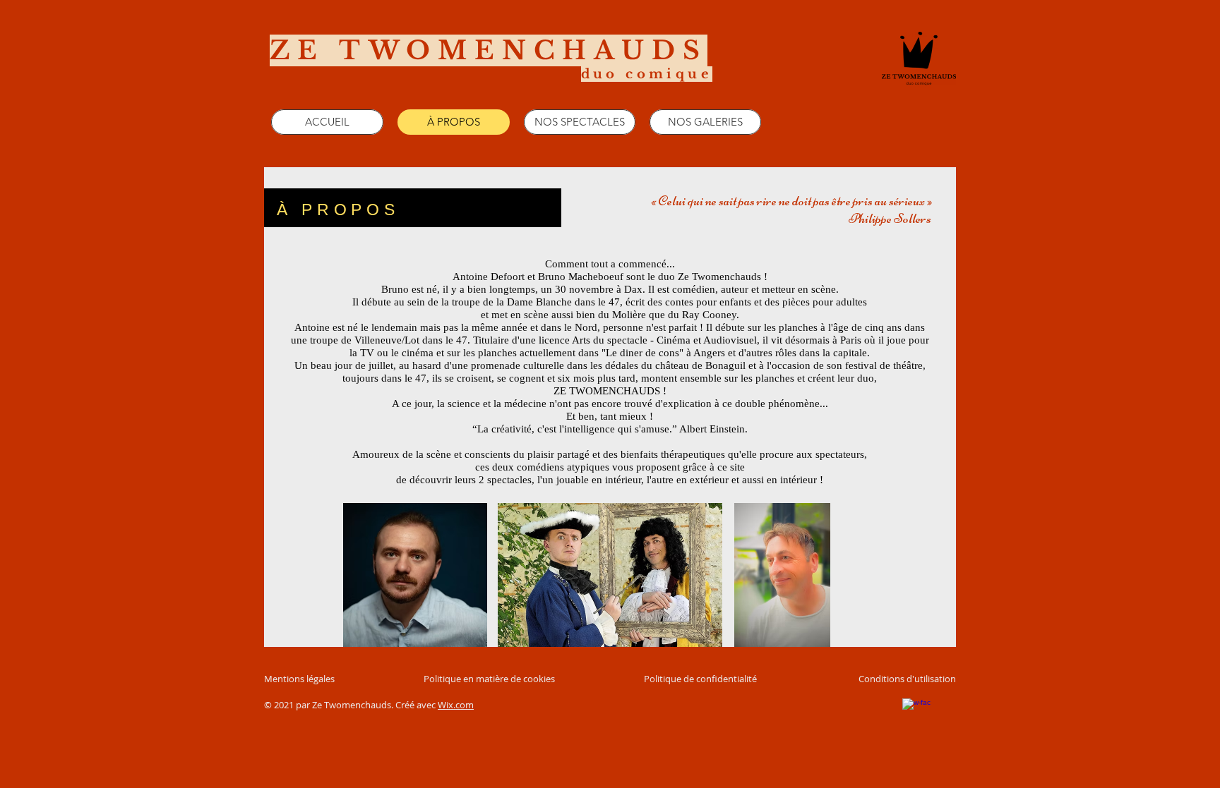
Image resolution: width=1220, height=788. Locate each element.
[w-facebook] (916, 712)
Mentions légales (299, 678)
